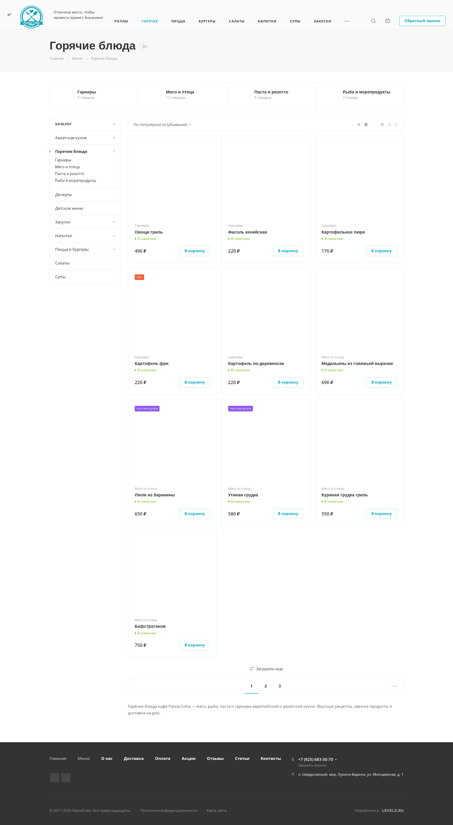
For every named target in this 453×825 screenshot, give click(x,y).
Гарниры (86, 92)
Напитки (63, 235)
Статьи (242, 758)
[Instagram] (66, 777)
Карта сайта (217, 810)
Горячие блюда (71, 151)
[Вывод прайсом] (396, 124)
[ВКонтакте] (54, 777)
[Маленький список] (358, 124)
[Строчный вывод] (389, 124)
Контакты (271, 758)
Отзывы (215, 758)
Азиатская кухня (71, 137)
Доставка (134, 758)
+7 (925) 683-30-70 (391, 6)
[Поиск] (373, 21)
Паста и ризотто (271, 92)
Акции (189, 758)
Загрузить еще (269, 668)
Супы (60, 276)
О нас (107, 758)
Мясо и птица (180, 92)
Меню (84, 758)
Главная (58, 758)
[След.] (392, 686)
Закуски (63, 222)
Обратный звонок (422, 20)
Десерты (63, 194)
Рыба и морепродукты (366, 92)
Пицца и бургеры (72, 249)
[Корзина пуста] (387, 21)
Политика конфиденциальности (169, 810)
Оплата (162, 758)
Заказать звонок (431, 6)
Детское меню (69, 208)
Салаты (62, 263)
